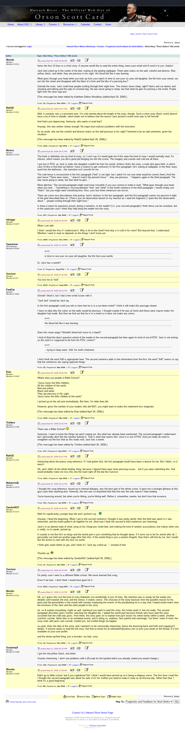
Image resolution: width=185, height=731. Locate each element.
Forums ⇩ (54, 24)
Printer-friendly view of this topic (22, 702)
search (138, 34)
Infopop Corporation (97, 725)
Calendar (85, 24)
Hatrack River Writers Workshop (81, 46)
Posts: (41, 103)
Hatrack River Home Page (99, 712)
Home (11, 24)
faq (144, 34)
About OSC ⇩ (24, 24)
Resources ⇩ (70, 24)
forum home (152, 34)
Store (108, 24)
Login (29, 46)
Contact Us (78, 712)
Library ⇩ (40, 24)
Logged (74, 103)
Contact (98, 24)
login (132, 34)
